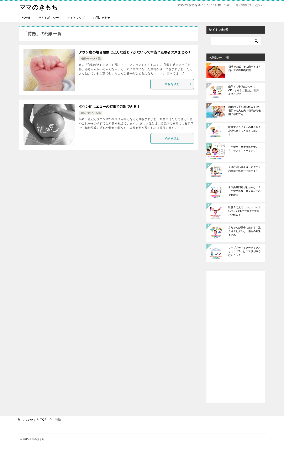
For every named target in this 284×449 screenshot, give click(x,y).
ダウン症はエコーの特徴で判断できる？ (109, 106)
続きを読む (172, 84)
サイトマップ (76, 17)
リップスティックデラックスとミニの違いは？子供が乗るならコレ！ (244, 251)
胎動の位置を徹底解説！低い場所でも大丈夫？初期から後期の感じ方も (244, 110)
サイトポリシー (48, 17)
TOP (34, 419)
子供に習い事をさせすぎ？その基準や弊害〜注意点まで (244, 169)
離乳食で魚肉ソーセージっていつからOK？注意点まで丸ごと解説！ (244, 211)
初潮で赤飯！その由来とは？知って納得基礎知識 (244, 68)
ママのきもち (38, 7)
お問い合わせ (101, 17)
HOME (25, 17)
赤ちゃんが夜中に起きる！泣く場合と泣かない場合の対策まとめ (244, 231)
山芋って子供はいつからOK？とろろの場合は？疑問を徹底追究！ (243, 90)
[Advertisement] (236, 337)
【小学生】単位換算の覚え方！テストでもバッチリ (243, 149)
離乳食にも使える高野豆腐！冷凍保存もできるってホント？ (244, 130)
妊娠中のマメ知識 (91, 58)
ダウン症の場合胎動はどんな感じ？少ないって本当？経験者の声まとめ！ (135, 52)
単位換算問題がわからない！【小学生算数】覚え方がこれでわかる (244, 191)
